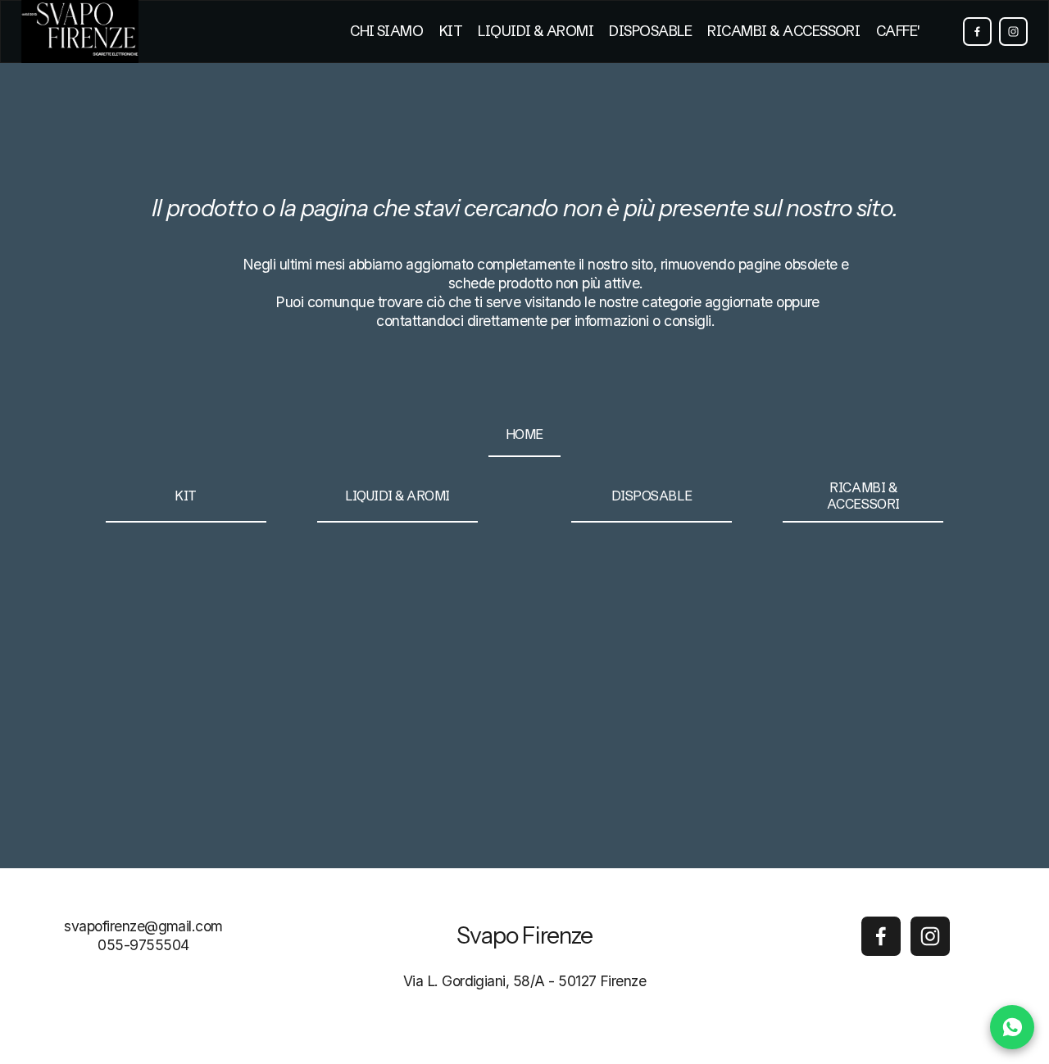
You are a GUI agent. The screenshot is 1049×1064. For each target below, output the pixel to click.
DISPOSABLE (650, 31)
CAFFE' (898, 31)
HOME (524, 434)
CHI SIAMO (386, 31)
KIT (450, 31)
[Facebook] (977, 31)
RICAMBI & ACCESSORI (783, 31)
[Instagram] (1013, 31)
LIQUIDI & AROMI (535, 31)
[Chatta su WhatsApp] (1012, 1027)
